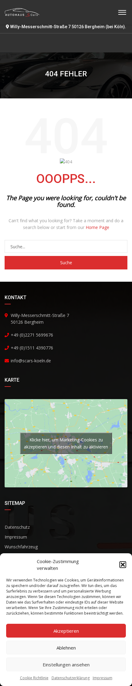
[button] (123, 565)
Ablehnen (66, 648)
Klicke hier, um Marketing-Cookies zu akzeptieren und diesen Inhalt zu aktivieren (66, 443)
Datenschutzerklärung (71, 677)
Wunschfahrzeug (21, 547)
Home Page (97, 227)
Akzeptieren (66, 631)
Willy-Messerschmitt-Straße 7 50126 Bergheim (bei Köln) (67, 26)
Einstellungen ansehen (66, 664)
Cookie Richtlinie (34, 677)
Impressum (102, 677)
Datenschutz (17, 527)
